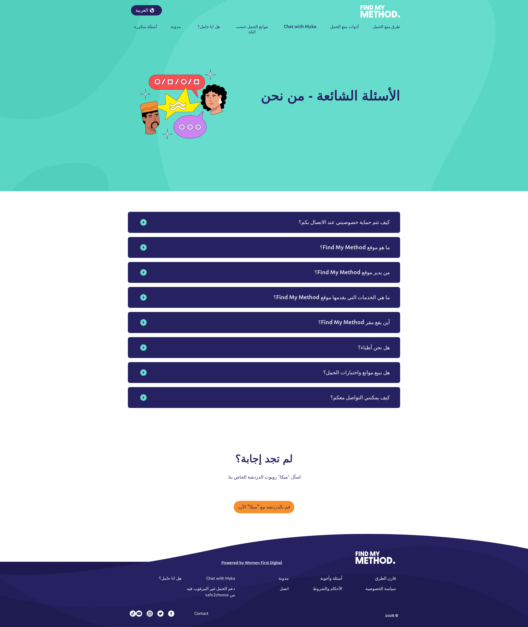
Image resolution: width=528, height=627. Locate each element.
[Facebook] (171, 613)
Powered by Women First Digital (251, 562)
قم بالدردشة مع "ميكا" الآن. (264, 507)
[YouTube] (139, 613)
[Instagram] (150, 613)
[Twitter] (160, 613)
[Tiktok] (133, 613)
